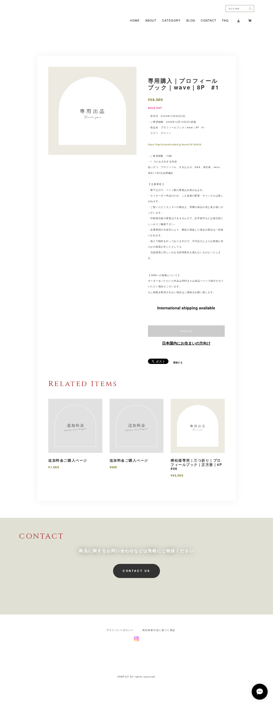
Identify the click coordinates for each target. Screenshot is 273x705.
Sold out (186, 331)
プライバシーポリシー (120, 630)
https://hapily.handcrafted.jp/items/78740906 (175, 144)
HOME (135, 20)
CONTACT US (136, 571)
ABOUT (150, 20)
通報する (178, 363)
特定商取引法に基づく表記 (158, 630)
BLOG (190, 20)
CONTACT (208, 20)
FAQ (225, 20)
